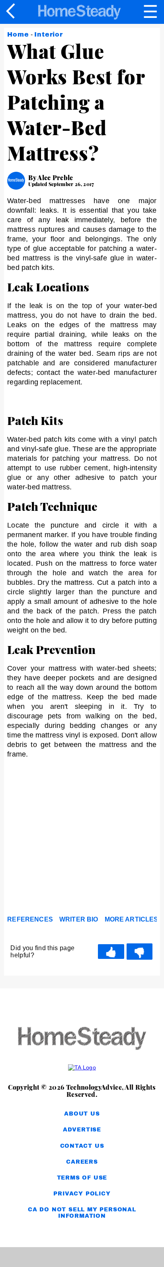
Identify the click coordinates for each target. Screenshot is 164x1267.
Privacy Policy (81, 1194)
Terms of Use (82, 1178)
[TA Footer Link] (82, 1067)
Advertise (82, 1130)
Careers (82, 1162)
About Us (82, 1114)
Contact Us (82, 1146)
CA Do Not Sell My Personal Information (82, 1213)
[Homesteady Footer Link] (82, 1039)
